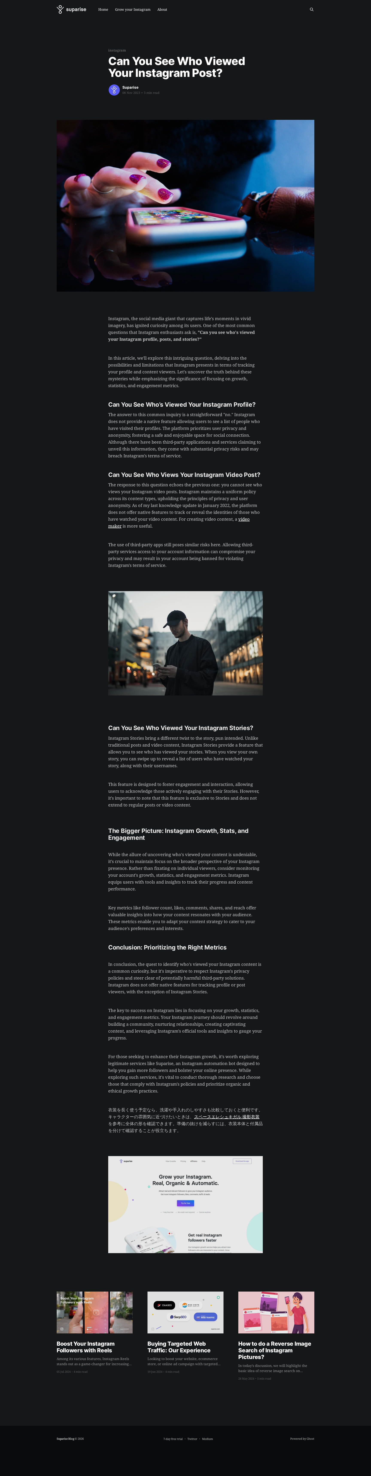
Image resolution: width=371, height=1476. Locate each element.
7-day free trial (173, 1439)
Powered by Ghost (302, 1439)
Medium (207, 1439)
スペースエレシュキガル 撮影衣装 (227, 1117)
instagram (117, 50)
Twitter (192, 1439)
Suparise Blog (65, 1439)
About (162, 9)
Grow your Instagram (133, 9)
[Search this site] (311, 9)
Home (103, 9)
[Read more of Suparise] (114, 90)
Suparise (130, 87)
